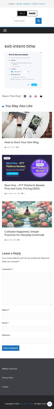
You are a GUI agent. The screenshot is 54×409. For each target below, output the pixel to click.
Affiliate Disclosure (9, 369)
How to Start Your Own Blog (22, 142)
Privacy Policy (7, 377)
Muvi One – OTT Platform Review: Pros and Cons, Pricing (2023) (25, 187)
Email (5, 323)
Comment (7, 269)
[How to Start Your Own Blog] (27, 114)
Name (5, 310)
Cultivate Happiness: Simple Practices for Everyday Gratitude (24, 233)
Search (39, 20)
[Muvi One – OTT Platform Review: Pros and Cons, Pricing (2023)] (27, 157)
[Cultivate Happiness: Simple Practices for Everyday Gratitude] (27, 203)
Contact (5, 386)
